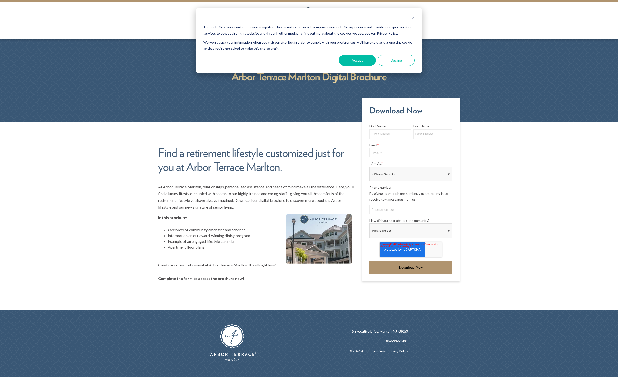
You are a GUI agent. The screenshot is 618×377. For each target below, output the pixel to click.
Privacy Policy (397, 351)
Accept (357, 60)
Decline (396, 60)
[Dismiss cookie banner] (413, 18)
